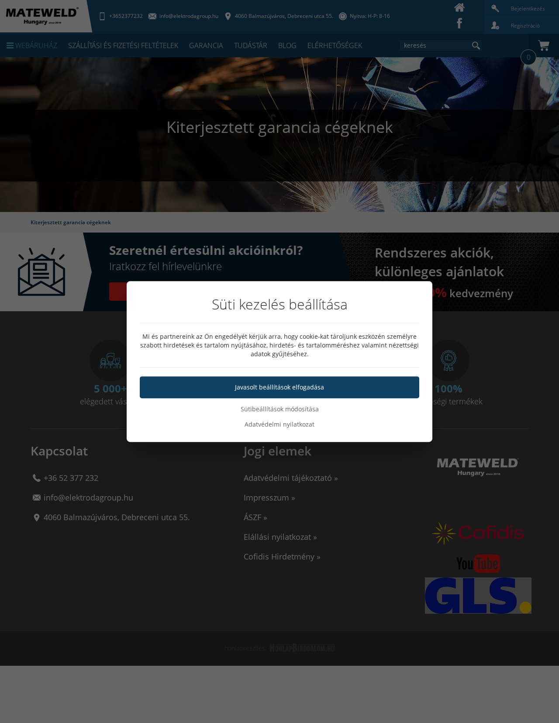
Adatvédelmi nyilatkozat (279, 424)
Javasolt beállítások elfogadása (279, 387)
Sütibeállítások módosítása (280, 409)
